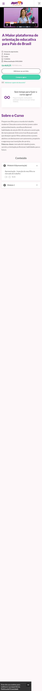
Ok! (28, 685)
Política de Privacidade (9, 689)
